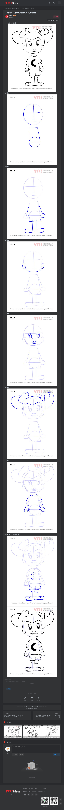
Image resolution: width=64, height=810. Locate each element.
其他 (9, 8)
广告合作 (37, 789)
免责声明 (31, 789)
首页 (5, 8)
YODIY (11, 16)
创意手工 (20, 8)
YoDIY (39, 791)
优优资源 (34, 791)
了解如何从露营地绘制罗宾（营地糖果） (21, 12)
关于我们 (43, 789)
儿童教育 (14, 8)
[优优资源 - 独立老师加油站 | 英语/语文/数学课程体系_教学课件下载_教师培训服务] (12, 791)
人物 (31, 8)
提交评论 (56, 755)
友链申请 (25, 789)
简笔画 (26, 8)
